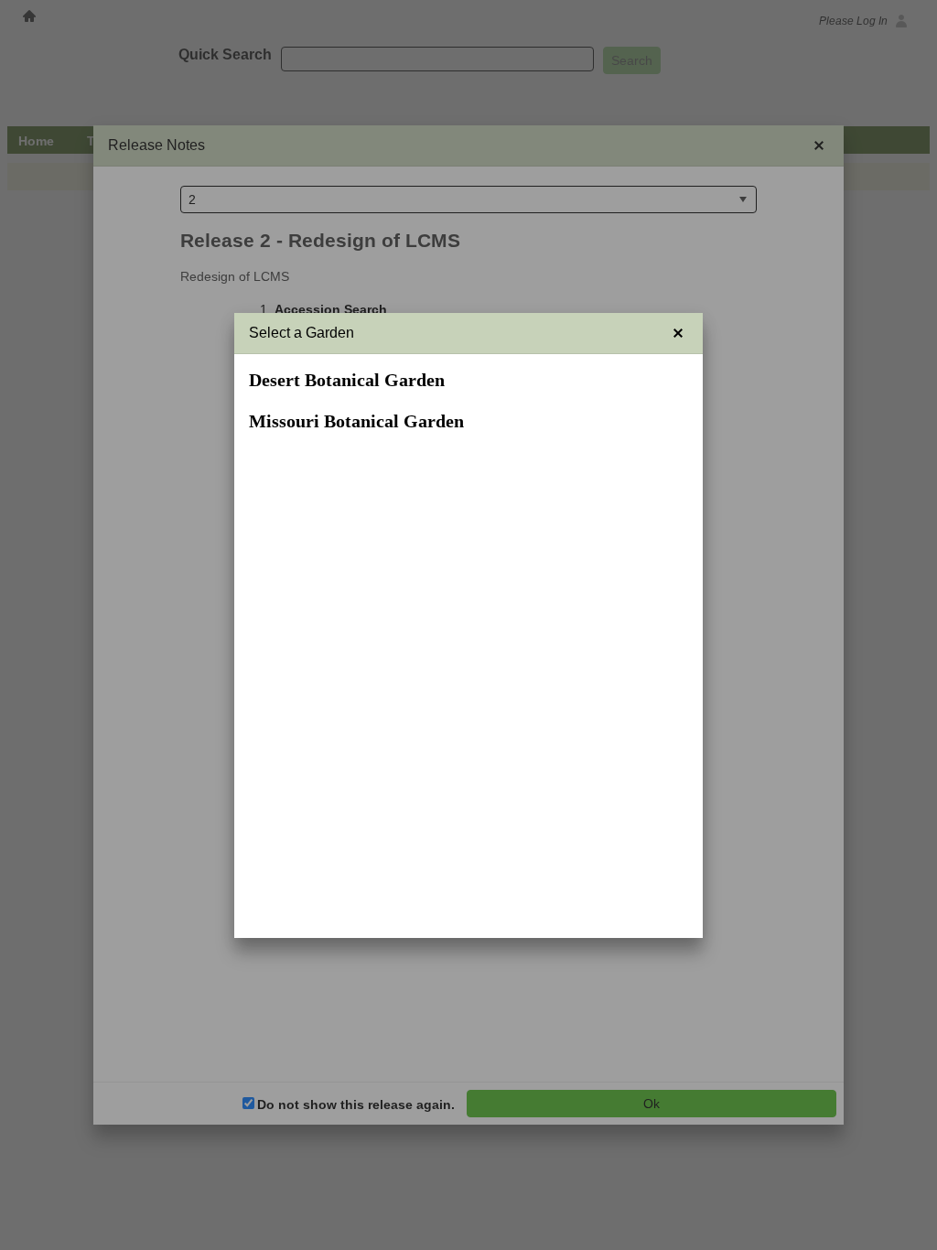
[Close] (678, 333)
